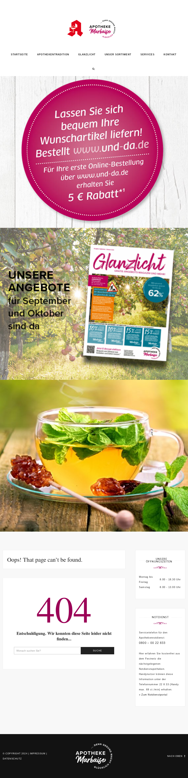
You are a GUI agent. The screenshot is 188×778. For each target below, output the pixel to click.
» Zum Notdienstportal (153, 694)
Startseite (19, 54)
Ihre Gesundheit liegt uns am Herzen (94, 516)
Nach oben (175, 756)
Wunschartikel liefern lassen (94, 212)
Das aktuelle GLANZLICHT (94, 364)
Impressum (38, 753)
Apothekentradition (53, 54)
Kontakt (170, 54)
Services (147, 54)
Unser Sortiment (118, 54)
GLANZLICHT (87, 54)
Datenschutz (12, 758)
